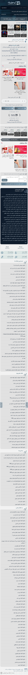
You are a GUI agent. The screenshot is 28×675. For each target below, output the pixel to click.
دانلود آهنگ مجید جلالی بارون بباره (18, 308)
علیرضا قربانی (17, 221)
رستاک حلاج (24, 207)
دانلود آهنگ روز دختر (21, 598)
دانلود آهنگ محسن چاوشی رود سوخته (17, 392)
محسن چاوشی (23, 228)
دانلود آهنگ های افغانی (20, 615)
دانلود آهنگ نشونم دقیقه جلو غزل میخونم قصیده (15, 370)
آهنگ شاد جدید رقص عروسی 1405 (18, 418)
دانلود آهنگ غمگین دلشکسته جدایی (18, 621)
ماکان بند (4, 223)
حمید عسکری (18, 205)
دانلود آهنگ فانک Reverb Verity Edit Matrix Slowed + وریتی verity (14, 335)
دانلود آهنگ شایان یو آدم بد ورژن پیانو (17, 305)
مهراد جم (24, 238)
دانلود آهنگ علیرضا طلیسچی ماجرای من (17, 403)
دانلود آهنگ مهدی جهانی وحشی (18, 532)
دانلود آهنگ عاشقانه (21, 586)
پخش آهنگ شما (7, 19)
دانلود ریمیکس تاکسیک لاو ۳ (19, 265)
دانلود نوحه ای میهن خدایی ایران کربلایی (17, 441)
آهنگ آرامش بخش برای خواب (19, 613)
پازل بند (14, 200)
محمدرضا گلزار (5, 230)
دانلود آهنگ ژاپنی (21, 639)
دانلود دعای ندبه (21, 501)
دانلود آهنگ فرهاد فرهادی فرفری (19, 526)
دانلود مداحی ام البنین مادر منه (19, 475)
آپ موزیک (14, 3)
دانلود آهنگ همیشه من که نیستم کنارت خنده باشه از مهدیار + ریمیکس (13, 542)
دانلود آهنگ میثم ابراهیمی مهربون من (17, 412)
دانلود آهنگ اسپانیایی (20, 636)
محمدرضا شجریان (11, 230)
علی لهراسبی (17, 219)
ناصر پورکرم (9, 238)
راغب (4, 205)
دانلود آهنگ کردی (21, 665)
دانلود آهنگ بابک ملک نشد (19, 271)
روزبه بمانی (24, 209)
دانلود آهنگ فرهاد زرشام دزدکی (19, 299)
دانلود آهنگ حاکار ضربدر (20, 395)
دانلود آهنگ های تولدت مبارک (19, 424)
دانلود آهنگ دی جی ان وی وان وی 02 (17, 398)
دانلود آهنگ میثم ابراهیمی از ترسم (18, 364)
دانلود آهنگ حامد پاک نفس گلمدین (18, 347)
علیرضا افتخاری (7, 219)
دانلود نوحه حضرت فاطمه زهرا (19, 484)
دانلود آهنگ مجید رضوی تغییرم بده (18, 433)
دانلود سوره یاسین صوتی (20, 493)
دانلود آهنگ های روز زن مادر (19, 607)
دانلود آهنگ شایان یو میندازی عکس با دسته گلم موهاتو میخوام (14, 286)
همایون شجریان (21, 240)
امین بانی (24, 198)
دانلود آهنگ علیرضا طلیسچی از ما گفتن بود (16, 421)
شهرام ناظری (18, 215)
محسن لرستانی (17, 228)
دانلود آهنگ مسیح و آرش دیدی (19, 401)
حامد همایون (23, 203)
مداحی (15, 45)
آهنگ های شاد (14, 139)
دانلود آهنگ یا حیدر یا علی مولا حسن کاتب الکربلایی (15, 569)
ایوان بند (12, 198)
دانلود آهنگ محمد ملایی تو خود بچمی (17, 296)
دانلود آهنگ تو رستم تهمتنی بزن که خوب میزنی (15, 430)
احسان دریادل (23, 196)
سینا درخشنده (23, 213)
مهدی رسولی (23, 236)
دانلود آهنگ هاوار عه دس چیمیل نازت (17, 339)
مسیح (18, 234)
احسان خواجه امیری (9, 194)
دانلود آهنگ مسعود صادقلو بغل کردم (17, 512)
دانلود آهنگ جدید (21, 583)
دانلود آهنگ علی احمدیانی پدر (19, 515)
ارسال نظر (4, 180)
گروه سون (13, 223)
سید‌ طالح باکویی (17, 211)
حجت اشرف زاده (14, 203)
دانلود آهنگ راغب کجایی (20, 538)
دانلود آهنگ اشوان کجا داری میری (18, 520)
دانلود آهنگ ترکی (21, 595)
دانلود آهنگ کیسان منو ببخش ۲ (18, 535)
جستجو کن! (4, 7)
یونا (25, 242)
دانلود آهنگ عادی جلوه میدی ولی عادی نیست (16, 322)
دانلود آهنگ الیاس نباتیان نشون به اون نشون (16, 325)
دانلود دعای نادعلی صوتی (20, 498)
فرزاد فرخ (12, 221)
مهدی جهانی (4, 234)
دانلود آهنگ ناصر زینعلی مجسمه (18, 444)
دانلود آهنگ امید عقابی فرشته (19, 406)
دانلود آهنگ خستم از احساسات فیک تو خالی (16, 311)
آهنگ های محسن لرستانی (20, 662)
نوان (25, 240)
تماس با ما (15, 19)
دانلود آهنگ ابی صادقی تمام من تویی (17, 389)
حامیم (19, 203)
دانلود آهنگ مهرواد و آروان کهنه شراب (17, 283)
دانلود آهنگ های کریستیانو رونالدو (18, 319)
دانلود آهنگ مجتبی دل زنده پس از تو (17, 268)
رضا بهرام (19, 207)
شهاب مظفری (6, 213)
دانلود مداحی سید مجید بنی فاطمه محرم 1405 (15, 466)
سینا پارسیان (4, 211)
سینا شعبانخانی (17, 213)
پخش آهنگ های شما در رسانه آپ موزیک (20, 14)
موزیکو (7, 247)
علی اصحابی (11, 217)
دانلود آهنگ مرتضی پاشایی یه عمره (18, 563)
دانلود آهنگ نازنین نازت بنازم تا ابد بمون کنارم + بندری (14, 314)
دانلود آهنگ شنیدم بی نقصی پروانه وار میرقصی (15, 328)
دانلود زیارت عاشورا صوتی (20, 490)
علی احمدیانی (17, 217)
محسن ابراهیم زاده (5, 226)
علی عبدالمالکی (23, 219)
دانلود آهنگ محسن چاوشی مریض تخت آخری (16, 438)
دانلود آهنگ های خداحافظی (19, 645)
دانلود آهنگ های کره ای (20, 642)
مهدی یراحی (7, 236)
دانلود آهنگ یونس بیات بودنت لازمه (18, 415)
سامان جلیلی (13, 209)
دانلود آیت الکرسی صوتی (20, 487)
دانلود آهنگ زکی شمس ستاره (19, 383)
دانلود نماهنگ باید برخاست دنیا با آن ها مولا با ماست (14, 458)
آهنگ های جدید (23, 139)
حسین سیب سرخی (7, 203)
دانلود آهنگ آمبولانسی (20, 659)
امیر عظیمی (3, 196)
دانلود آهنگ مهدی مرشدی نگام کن (18, 361)
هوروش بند (15, 240)
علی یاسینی (13, 219)
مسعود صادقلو (23, 234)
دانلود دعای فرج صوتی (20, 495)
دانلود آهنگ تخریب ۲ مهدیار (19, 331)
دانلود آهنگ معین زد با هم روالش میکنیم (17, 427)
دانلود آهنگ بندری (21, 627)
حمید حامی (24, 205)
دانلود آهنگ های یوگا (21, 647)
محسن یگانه (11, 228)
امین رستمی (19, 198)
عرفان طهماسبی (23, 217)
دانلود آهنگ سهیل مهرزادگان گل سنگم (17, 435)
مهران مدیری (19, 238)
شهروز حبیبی (13, 215)
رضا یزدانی (6, 207)
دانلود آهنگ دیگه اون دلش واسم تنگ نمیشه (16, 316)
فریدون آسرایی (23, 223)
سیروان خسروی (10, 211)
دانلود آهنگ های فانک (20, 604)
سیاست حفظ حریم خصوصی (8, 673)
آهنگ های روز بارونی (21, 650)
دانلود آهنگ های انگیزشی (20, 653)
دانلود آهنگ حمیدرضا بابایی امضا (18, 529)
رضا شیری (15, 207)
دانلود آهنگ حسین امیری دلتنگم (18, 554)
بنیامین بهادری (23, 200)
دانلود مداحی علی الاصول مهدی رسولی (17, 478)
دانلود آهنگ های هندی (20, 656)
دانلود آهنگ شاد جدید (20, 581)
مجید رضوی (11, 226)
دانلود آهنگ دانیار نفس (20, 280)
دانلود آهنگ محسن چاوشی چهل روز (18, 409)
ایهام (16, 198)
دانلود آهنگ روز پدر (21, 592)
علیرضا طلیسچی (23, 221)
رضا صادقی (11, 207)
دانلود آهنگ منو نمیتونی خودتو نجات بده (17, 345)
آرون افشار (16, 194)
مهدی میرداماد (12, 236)
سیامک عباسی (23, 211)
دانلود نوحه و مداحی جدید (19, 589)
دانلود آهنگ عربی (21, 630)
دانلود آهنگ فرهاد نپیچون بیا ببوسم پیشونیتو (16, 302)
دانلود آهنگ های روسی (20, 633)
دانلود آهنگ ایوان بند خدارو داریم (18, 557)
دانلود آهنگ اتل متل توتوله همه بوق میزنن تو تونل (15, 353)
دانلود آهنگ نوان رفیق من (20, 546)
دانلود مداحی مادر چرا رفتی (18, 40)
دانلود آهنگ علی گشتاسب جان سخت (17, 274)
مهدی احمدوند (10, 234)
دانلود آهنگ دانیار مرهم (20, 277)
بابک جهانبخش (7, 198)
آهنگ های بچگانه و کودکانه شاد (18, 610)
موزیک (16, 49)
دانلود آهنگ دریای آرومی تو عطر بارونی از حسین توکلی (14, 551)
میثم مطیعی (14, 238)
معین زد (15, 234)
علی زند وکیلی (6, 217)
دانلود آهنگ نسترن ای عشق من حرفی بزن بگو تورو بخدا (14, 290)
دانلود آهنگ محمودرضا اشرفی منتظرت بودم (16, 560)
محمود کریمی (23, 232)
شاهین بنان (12, 213)
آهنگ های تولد (5, 139)
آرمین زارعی (20, 194)
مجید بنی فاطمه (23, 226)
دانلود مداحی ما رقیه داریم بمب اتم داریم (17, 566)
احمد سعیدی (17, 196)
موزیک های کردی (21, 624)
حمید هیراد (8, 205)
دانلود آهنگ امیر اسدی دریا (19, 549)
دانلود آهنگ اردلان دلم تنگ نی (19, 342)
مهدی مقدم (18, 236)
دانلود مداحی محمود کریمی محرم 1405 (17, 463)
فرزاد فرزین (8, 221)
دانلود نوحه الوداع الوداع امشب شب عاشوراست (16, 481)
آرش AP (24, 194)
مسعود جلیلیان (4, 232)
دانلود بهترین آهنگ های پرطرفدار (18, 572)
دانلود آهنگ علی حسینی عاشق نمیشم (17, 518)
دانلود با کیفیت (19, 108)
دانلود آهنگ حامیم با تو (20, 386)
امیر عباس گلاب (9, 196)
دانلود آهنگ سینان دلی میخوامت (18, 367)
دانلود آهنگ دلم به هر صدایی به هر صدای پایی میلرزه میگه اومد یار (13, 357)
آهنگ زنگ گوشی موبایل (20, 601)
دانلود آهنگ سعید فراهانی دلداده (18, 350)
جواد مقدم (10, 200)
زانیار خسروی (19, 209)
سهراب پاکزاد (8, 209)
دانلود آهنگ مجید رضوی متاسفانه (18, 447)
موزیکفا (21, 247)
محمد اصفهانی (5, 228)
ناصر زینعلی (4, 238)
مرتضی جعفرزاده (11, 232)
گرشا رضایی (18, 223)
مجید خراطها (17, 226)
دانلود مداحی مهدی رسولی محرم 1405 (17, 472)
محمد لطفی (18, 230)
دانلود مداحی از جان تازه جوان (19, 461)
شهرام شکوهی (23, 215)
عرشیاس (8, 215)
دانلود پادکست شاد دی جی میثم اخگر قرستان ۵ (15, 293)
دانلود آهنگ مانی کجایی (20, 523)
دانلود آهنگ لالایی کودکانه (19, 578)
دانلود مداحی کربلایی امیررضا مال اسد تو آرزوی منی (15, 455)
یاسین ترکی (10, 240)
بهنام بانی (18, 200)
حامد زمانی (5, 200)
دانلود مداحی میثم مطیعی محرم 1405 (17, 469)
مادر (13, 45)
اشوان (13, 196)
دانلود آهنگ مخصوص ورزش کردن (18, 618)
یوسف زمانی (5, 240)
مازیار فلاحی (8, 223)
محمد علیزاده (23, 230)
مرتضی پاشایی (17, 232)
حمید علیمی (13, 205)
